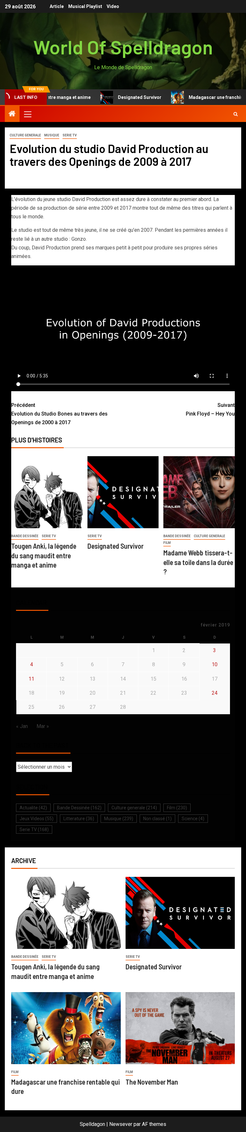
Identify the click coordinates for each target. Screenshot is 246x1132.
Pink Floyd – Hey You (210, 409)
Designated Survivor (125, 97)
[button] (27, 114)
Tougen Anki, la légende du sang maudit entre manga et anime (43, 555)
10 (214, 664)
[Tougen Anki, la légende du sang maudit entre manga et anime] (47, 492)
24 (214, 693)
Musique (51, 135)
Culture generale (25, 135)
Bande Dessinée (24, 536)
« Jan (22, 726)
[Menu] (27, 114)
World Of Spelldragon (123, 46)
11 (31, 679)
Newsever (120, 1124)
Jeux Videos (36, 818)
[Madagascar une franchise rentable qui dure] (66, 1028)
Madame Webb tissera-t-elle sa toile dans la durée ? (198, 562)
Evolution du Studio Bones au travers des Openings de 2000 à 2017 (59, 413)
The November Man (152, 1082)
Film (167, 543)
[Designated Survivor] (123, 492)
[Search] (236, 114)
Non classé (157, 818)
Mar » (43, 726)
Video (113, 6)
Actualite (33, 807)
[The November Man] (180, 1028)
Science (193, 818)
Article (57, 6)
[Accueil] (12, 114)
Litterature (78, 818)
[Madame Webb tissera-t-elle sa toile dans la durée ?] (199, 492)
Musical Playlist (85, 6)
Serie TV (69, 135)
